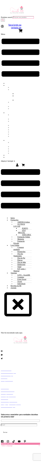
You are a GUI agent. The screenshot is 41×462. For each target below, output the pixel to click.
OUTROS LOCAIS (25, 90)
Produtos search (7, 17)
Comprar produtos (18, 116)
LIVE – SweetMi (17, 143)
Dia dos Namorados (17, 122)
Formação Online (18, 103)
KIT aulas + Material (19, 137)
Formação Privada (18, 110)
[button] (20, 56)
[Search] (3, 20)
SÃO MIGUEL (21, 97)
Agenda (14, 157)
